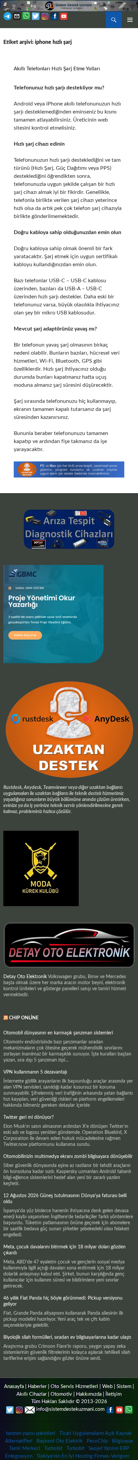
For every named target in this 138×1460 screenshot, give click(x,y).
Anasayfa (14, 1386)
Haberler (37, 1386)
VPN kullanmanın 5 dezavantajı (35, 1072)
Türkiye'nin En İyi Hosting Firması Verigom (84, 1456)
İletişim (114, 1394)
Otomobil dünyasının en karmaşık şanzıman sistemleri (58, 1033)
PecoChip (97, 1441)
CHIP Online (24, 1018)
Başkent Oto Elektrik (60, 1441)
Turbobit (53, 1448)
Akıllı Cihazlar (31, 1394)
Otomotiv (61, 1394)
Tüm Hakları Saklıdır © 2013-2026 (69, 1401)
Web (107, 1386)
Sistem (124, 1386)
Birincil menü (130, 20)
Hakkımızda (88, 1394)
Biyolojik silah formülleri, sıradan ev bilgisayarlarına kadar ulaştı (67, 1337)
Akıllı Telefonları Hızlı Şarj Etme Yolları (57, 68)
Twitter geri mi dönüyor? (28, 1117)
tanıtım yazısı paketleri (30, 1433)
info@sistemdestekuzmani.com (70, 1409)
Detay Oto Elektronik (25, 976)
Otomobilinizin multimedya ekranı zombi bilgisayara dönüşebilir (68, 1156)
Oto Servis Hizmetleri (74, 1386)
